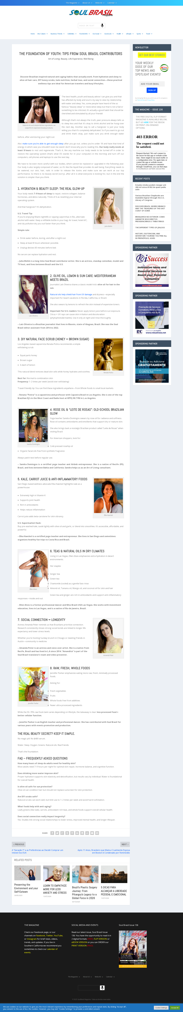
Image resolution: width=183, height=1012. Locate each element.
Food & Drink (83, 34)
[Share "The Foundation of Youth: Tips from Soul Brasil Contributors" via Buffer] (82, 833)
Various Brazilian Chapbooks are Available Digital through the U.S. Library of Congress (149, 197)
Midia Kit (98, 3)
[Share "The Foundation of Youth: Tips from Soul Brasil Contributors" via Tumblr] (67, 833)
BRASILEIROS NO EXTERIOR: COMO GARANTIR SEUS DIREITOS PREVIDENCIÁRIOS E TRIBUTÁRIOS (150, 219)
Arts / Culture (41, 34)
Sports (139, 34)
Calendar (111, 3)
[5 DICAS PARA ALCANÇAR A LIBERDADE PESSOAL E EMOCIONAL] (114, 874)
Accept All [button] (174, 1008)
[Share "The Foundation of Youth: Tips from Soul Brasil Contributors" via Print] (97, 833)
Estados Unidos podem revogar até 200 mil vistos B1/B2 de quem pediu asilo (150, 187)
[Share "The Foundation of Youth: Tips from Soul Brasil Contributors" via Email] (92, 833)
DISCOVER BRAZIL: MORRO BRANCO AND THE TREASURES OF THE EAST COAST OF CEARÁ (150, 208)
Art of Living (54, 58)
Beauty (64, 58)
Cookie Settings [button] (161, 1008)
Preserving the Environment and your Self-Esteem (26, 888)
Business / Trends (56, 34)
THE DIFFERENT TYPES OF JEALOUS (150, 227)
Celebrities (70, 34)
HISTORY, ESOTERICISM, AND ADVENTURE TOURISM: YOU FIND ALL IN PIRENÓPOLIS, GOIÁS (151, 235)
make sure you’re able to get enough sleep (43, 143)
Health (119, 34)
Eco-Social (96, 34)
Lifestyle (128, 34)
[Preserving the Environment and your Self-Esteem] (27, 873)
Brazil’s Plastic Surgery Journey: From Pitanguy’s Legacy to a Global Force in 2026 (84, 893)
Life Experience (75, 58)
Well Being (88, 58)
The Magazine (71, 3)
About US (86, 3)
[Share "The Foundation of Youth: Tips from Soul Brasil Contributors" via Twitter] (57, 833)
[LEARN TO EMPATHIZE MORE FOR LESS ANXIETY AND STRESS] (56, 873)
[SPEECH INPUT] (98, 25)
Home (33, 34)
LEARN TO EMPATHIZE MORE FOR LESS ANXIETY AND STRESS (55, 889)
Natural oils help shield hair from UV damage (71, 294)
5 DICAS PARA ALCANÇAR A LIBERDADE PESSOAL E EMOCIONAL (114, 891)
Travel (148, 34)
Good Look (107, 34)
